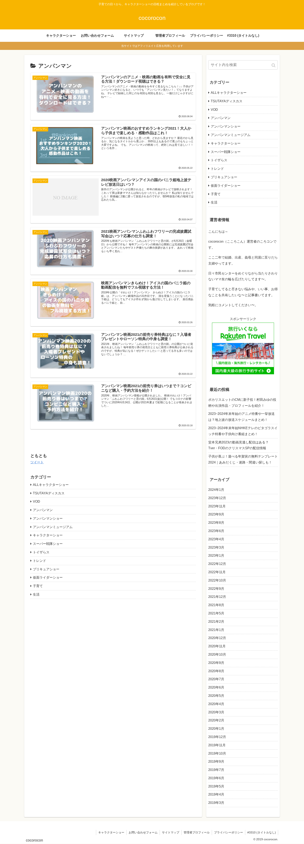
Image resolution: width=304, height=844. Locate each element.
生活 (36, 594)
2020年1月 (216, 728)
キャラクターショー (48, 535)
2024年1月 (216, 489)
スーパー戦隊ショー (48, 543)
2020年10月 (217, 654)
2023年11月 (217, 506)
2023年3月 (216, 547)
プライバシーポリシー (228, 832)
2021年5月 (216, 613)
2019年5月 (216, 786)
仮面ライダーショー (48, 577)
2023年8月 (216, 522)
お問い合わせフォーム (143, 832)
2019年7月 (216, 770)
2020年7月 (216, 679)
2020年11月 (217, 646)
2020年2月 (216, 720)
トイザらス (41, 552)
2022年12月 (217, 564)
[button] (274, 65)
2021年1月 (216, 630)
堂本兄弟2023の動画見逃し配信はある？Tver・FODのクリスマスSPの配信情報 (238, 445)
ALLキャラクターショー (51, 484)
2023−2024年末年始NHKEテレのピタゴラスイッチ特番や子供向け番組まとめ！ (243, 431)
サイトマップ (170, 832)
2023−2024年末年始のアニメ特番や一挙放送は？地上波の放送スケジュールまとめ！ (241, 416)
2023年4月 (216, 539)
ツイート (37, 462)
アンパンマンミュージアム (53, 527)
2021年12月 (217, 596)
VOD (36, 501)
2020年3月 (216, 712)
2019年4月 (216, 794)
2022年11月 (217, 572)
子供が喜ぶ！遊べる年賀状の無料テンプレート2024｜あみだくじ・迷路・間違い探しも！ (243, 459)
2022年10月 (217, 580)
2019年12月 (217, 737)
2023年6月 (216, 531)
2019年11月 (217, 745)
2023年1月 (216, 555)
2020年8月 (216, 671)
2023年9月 (216, 514)
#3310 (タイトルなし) (261, 832)
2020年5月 (216, 695)
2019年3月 (216, 802)
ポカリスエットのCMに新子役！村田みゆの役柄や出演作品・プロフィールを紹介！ (242, 402)
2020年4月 (216, 704)
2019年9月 (216, 761)
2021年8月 (216, 605)
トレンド (39, 560)
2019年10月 (217, 753)
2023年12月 (217, 498)
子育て (38, 586)
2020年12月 (217, 638)
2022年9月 (216, 588)
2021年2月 (216, 621)
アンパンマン (43, 510)
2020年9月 (216, 663)
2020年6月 (216, 687)
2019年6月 (216, 778)
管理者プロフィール (197, 832)
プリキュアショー (46, 569)
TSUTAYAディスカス (49, 493)
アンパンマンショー (48, 518)
